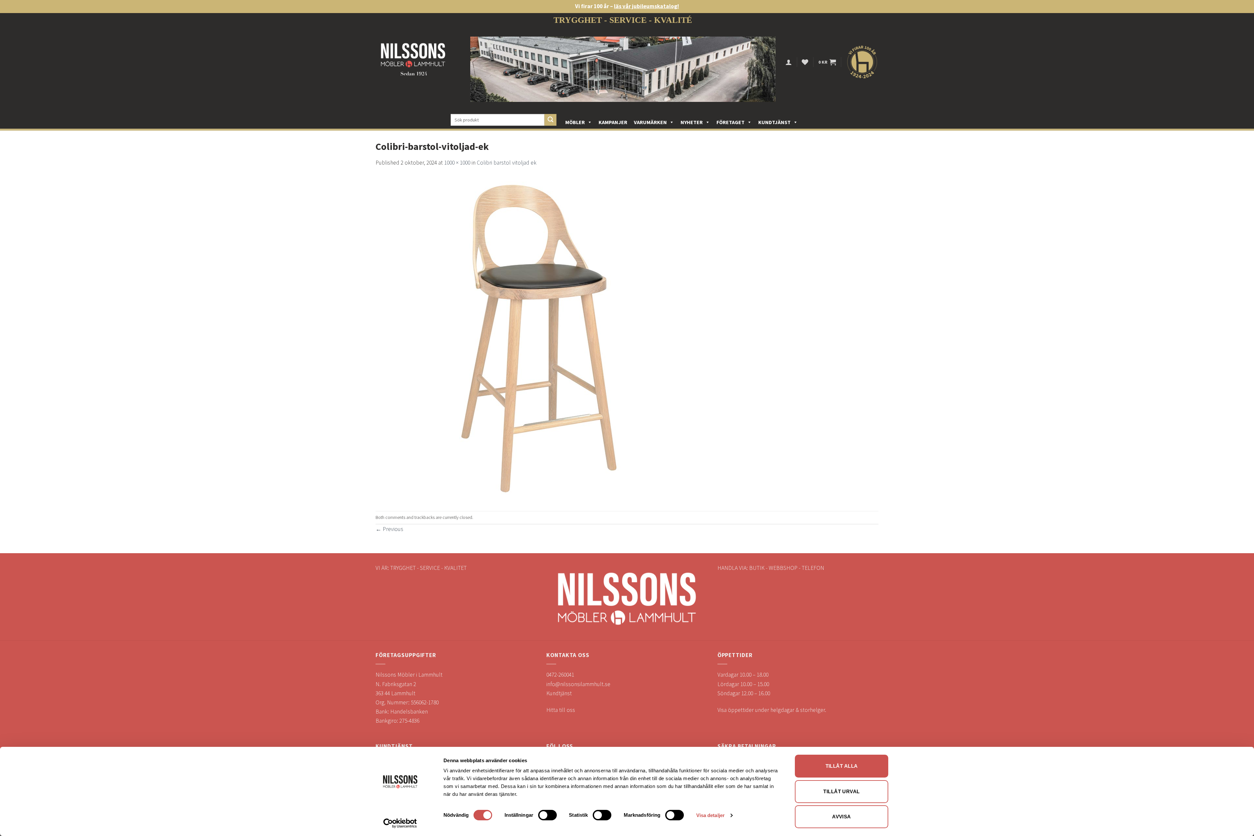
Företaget (730, 122)
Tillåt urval (841, 791)
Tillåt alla (842, 766)
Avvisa (841, 816)
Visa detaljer (710, 815)
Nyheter (692, 122)
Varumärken (650, 122)
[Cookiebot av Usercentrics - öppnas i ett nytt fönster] (400, 823)
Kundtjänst (774, 122)
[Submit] (550, 120)
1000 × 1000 (457, 162)
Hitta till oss (560, 710)
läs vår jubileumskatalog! (646, 6)
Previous (389, 529)
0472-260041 (560, 674)
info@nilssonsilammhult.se (578, 684)
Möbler (575, 122)
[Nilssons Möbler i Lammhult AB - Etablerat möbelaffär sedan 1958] (413, 62)
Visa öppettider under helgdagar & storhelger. (771, 710)
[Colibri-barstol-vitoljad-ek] (539, 338)
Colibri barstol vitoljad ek (507, 162)
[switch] (547, 815)
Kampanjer (613, 122)
